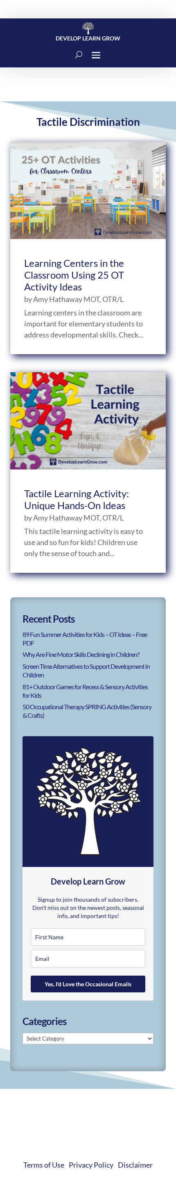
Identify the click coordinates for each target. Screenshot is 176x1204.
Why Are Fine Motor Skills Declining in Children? (81, 654)
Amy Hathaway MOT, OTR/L (78, 299)
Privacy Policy (91, 1164)
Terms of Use (43, 1164)
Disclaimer (135, 1164)
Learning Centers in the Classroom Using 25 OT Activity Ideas (74, 275)
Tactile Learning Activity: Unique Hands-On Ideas (76, 499)
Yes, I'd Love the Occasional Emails (88, 984)
